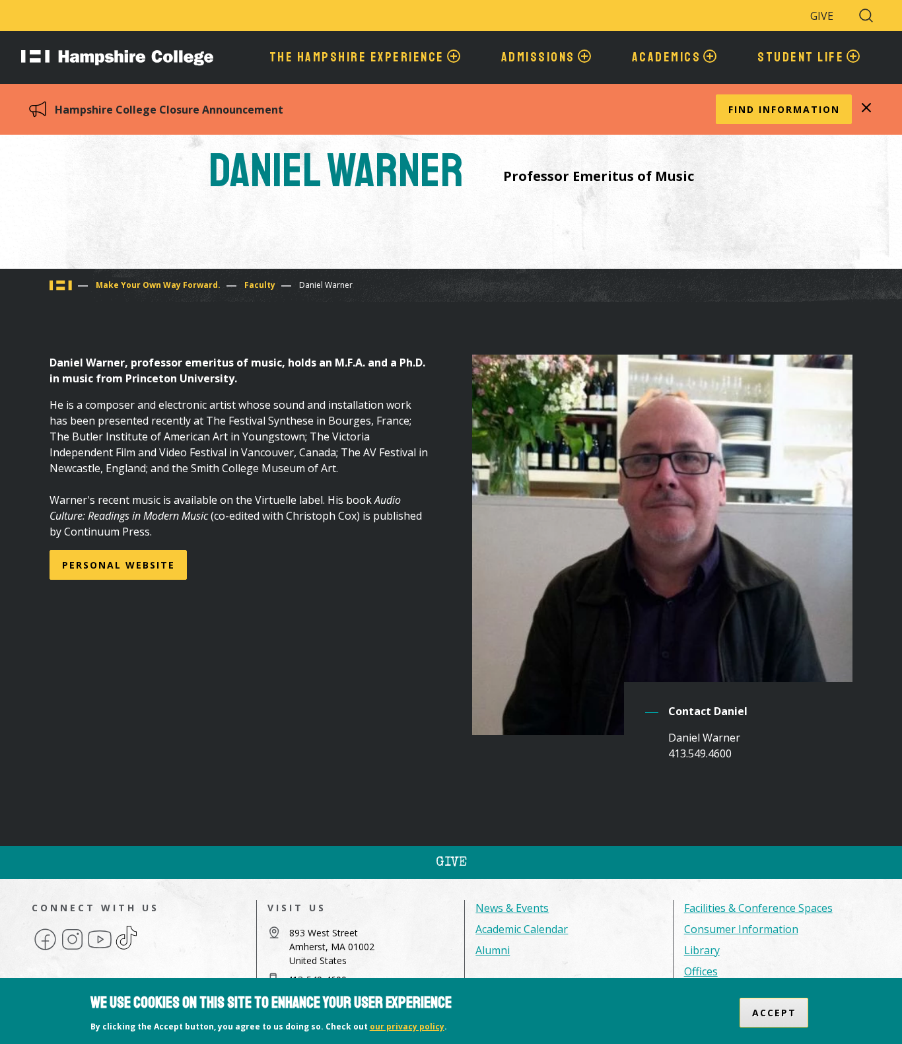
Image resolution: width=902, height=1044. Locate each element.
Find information (784, 109)
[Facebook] (45, 949)
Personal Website (118, 565)
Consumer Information (741, 929)
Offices (701, 971)
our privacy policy (407, 1026)
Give (821, 16)
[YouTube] (100, 949)
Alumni (492, 950)
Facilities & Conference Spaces (758, 908)
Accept (774, 1012)
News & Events (512, 908)
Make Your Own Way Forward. (158, 285)
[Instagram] (72, 949)
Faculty (259, 285)
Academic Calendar (521, 929)
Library (702, 950)
